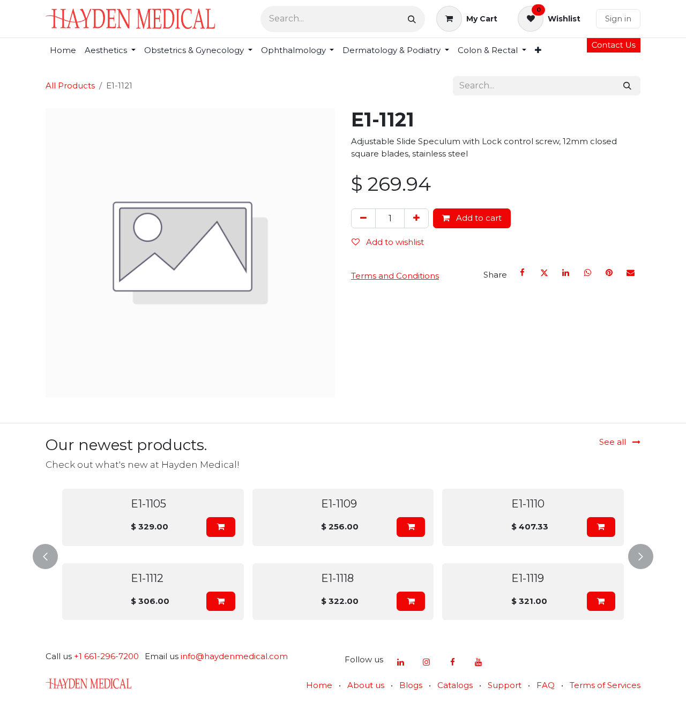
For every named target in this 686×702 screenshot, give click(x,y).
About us (365, 685)
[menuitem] (63, 50)
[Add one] (416, 218)
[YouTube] (478, 662)
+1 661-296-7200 (106, 656)
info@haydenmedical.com (234, 656)
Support (504, 685)
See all (613, 442)
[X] (544, 273)
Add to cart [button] (478, 218)
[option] (343, 554)
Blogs (410, 685)
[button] (220, 527)
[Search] (412, 19)
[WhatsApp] (587, 273)
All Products (70, 85)
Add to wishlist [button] (394, 242)
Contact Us (614, 45)
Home (319, 685)
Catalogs (455, 685)
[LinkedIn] (566, 273)
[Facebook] (522, 273)
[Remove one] (363, 218)
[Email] (631, 273)
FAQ (545, 685)
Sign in (618, 18)
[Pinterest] (609, 273)
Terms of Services (605, 685)
